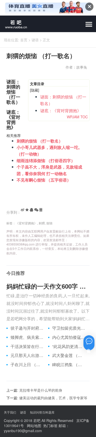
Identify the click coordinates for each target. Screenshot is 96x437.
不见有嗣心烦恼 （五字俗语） (44, 180)
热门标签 (50, 425)
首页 (23, 39)
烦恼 (49, 223)
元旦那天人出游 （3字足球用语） (27, 355)
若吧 (36, 420)
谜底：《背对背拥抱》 (60, 110)
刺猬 (42, 223)
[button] (89, 24)
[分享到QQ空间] (27, 210)
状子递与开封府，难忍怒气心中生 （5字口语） (27, 328)
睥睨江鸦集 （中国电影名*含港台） (69, 364)
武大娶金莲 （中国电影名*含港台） (69, 355)
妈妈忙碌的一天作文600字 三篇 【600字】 (48, 286)
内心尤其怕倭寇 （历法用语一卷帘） (69, 337)
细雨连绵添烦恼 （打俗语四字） (46, 160)
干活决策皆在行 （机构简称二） (27, 346)
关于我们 (10, 412)
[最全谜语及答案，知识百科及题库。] (14, 24)
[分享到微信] (36, 210)
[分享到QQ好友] (31, 210)
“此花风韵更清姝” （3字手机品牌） (69, 346)
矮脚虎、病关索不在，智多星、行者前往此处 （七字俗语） (27, 337)
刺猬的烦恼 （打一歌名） (40, 141)
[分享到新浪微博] (22, 210)
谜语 (35, 39)
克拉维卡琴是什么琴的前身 (40, 390)
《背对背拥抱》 (26, 223)
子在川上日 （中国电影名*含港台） (27, 364)
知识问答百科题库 (42, 412)
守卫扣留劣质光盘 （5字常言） (69, 328)
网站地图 (34, 425)
